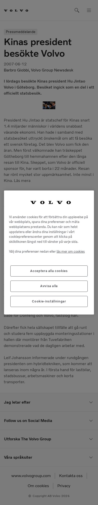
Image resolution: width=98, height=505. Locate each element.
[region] (49, 252)
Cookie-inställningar (49, 301)
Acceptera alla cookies (49, 271)
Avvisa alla (49, 286)
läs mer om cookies (71, 251)
